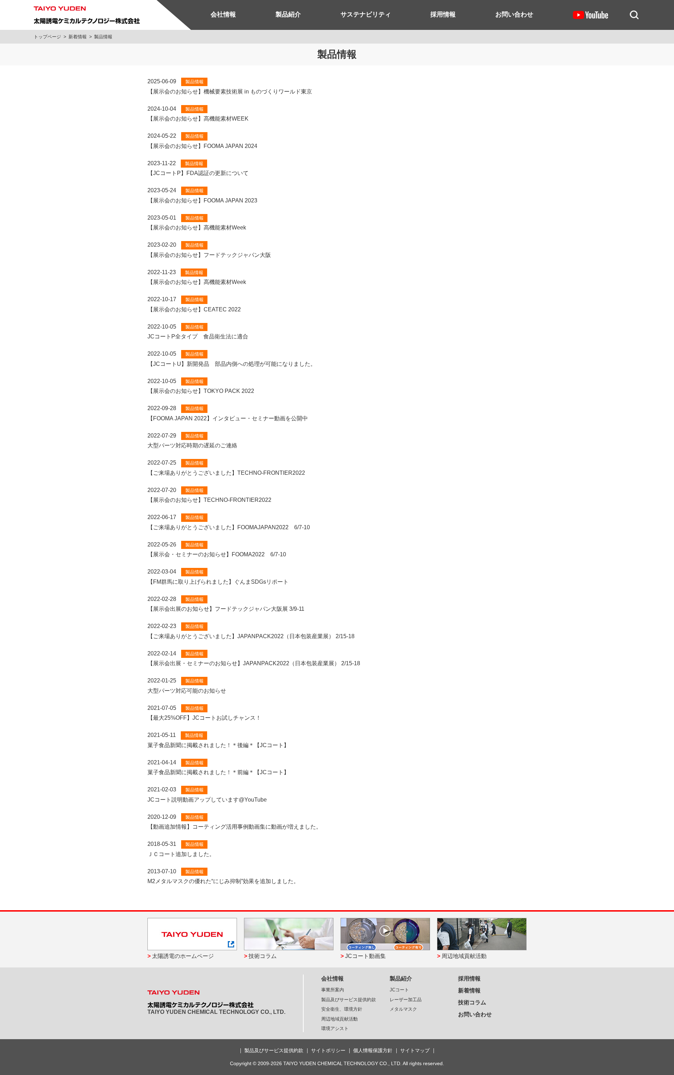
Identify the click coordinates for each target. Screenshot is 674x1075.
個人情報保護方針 (372, 1050)
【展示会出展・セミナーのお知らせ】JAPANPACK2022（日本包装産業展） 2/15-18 (253, 663)
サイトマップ (415, 1050)
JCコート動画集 (365, 956)
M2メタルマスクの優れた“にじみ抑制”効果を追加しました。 (223, 881)
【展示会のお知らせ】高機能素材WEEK (198, 119)
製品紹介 (288, 14)
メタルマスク (403, 1009)
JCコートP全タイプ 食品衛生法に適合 (197, 336)
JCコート (399, 989)
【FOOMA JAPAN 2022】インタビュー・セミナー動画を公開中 (227, 418)
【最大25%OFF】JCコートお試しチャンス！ (204, 718)
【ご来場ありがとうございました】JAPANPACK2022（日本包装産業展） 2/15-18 (251, 636)
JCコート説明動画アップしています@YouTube (207, 800)
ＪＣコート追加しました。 (181, 854)
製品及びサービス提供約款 (348, 999)
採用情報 (443, 14)
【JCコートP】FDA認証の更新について (198, 173)
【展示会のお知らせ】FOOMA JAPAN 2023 (202, 200)
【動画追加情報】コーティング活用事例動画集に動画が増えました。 (234, 827)
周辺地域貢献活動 (464, 956)
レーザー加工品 (406, 999)
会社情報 (223, 14)
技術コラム (263, 956)
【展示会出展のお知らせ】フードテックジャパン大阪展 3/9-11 (225, 609)
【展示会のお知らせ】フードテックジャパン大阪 (209, 255)
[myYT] (590, 15)
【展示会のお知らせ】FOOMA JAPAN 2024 (202, 146)
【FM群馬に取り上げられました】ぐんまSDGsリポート (218, 582)
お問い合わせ (514, 14)
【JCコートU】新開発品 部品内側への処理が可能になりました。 (231, 364)
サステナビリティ (366, 14)
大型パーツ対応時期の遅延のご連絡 (192, 445)
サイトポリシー (328, 1050)
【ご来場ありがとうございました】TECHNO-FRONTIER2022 (226, 473)
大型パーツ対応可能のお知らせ (186, 691)
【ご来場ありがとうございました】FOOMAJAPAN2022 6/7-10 (228, 527)
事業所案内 (332, 989)
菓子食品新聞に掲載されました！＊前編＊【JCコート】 (218, 772)
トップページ (47, 36)
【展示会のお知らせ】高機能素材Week (196, 228)
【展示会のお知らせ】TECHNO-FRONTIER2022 (209, 500)
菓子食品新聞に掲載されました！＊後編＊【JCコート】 (218, 745)
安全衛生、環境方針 (341, 1009)
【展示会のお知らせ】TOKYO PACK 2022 (200, 391)
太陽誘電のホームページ (183, 956)
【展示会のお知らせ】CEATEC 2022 (194, 309)
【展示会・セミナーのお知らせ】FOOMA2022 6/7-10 (216, 554)
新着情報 (77, 36)
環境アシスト (335, 1028)
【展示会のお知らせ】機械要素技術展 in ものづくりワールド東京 (229, 92)
